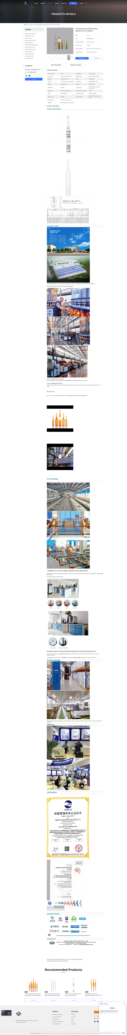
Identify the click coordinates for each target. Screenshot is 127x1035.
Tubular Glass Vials (57, 1016)
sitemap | (39, 1033)
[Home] (26, 3)
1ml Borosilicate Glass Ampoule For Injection (57, 961)
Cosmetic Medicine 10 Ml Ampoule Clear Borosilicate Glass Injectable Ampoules (32, 994)
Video (72, 1019)
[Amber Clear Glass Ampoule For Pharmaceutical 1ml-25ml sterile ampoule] (53, 984)
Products (50, 3)
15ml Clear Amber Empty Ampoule (74, 959)
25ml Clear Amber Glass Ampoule (57, 959)
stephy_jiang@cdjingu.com (34, 69)
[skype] (98, 1021)
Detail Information (56, 65)
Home (36, 3)
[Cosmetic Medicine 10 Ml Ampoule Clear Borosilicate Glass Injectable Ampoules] (33, 984)
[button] (26, 986)
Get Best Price (82, 58)
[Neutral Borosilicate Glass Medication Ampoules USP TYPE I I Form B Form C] (94, 984)
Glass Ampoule (56, 1019)
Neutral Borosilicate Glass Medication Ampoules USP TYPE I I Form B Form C (93, 994)
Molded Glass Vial (56, 1023)
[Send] (124, 1032)
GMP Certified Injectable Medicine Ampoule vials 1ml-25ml (73, 994)
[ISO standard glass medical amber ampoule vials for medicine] (60, 41)
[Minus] (123, 1004)
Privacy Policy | (33, 1033)
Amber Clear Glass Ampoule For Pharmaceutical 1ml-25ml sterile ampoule (52, 994)
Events (57, 3)
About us (43, 3)
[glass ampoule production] (60, 418)
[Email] (29, 76)
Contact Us (64, 3)
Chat (73, 3)
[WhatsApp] (26, 76)
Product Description (75, 65)
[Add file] (101, 1032)
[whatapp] (95, 1021)
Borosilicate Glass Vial (57, 1014)
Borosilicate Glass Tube (58, 1021)
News (72, 1021)
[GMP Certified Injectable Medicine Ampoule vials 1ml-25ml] (73, 984)
